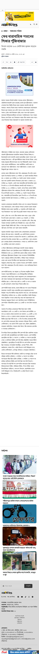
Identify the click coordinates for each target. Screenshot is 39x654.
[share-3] (11, 62)
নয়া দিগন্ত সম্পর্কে (19, 616)
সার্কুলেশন (19, 621)
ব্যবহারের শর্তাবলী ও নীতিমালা (10, 649)
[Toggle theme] (31, 24)
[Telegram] (31, 596)
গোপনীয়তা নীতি (24, 649)
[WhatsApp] (28, 596)
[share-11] (32, 62)
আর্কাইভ (29, 648)
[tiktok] (25, 596)
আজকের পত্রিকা (16, 31)
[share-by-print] (36, 62)
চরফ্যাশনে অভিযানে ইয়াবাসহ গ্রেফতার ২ (16, 525)
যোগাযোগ (19, 623)
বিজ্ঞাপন (19, 619)
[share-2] (7, 62)
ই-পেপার (3, 596)
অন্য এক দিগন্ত (11, 596)
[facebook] (18, 596)
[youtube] (21, 596)
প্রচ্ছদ (5, 31)
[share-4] (14, 62)
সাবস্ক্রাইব (28, 586)
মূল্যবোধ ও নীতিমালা (20, 617)
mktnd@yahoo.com (28, 639)
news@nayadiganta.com (14, 636)
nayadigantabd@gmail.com (10, 639)
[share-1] (3, 62)
